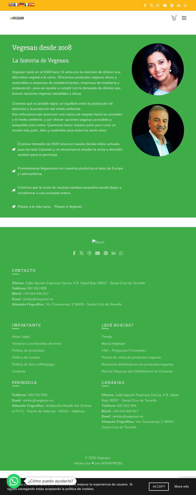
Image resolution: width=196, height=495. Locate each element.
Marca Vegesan (113, 343)
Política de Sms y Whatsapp (33, 364)
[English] (11, 4)
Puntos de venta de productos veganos (131, 357)
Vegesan (103, 458)
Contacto (19, 371)
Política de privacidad (28, 350)
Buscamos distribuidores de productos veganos (137, 364)
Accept (159, 486)
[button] (14, 481)
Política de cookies (26, 357)
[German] (21, 4)
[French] (16, 4)
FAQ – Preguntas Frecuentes (124, 350)
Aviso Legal (20, 336)
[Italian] (26, 4)
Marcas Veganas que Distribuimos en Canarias (137, 371)
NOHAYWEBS (111, 463)
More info (181, 486)
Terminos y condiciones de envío (36, 343)
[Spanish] (32, 4)
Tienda (107, 336)
